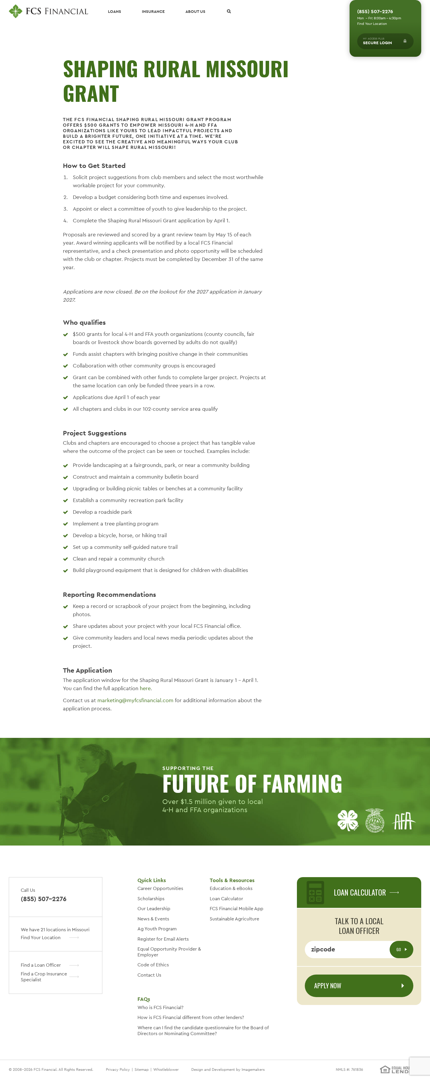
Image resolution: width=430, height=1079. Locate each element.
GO (399, 949)
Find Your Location (372, 23)
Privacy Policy (118, 1069)
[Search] (228, 11)
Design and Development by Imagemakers (228, 1069)
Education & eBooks (231, 888)
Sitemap (142, 1069)
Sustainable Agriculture (234, 919)
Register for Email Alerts (163, 939)
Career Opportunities (160, 888)
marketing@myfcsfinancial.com (135, 700)
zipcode (323, 949)
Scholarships (150, 899)
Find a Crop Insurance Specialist (44, 977)
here (145, 688)
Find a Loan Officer (41, 965)
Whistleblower (166, 1069)
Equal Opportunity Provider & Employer (169, 952)
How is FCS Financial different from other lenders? (190, 1017)
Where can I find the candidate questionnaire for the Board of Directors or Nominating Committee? (203, 1031)
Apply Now (327, 985)
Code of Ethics (153, 965)
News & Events (153, 919)
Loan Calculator (226, 899)
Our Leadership (153, 909)
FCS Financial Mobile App (236, 909)
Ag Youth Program (157, 929)
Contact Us (149, 975)
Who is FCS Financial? (160, 1007)
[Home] (48, 11)
